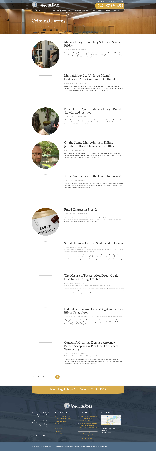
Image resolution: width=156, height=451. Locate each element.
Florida (102, 249)
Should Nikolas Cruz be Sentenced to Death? (93, 243)
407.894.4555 (114, 5)
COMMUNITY (120, 1)
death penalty (96, 249)
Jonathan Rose (82, 49)
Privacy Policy (69, 446)
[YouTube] (106, 1)
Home (33, 27)
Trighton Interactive (101, 446)
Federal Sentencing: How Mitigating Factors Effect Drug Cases (93, 311)
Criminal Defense (70, 249)
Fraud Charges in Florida (80, 209)
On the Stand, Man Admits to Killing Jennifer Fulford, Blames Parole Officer (90, 144)
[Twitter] (101, 1)
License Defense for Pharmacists (64, 426)
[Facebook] (98, 1)
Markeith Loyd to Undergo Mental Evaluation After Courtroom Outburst (89, 77)
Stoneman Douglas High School (84, 251)
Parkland (72, 251)
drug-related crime (105, 316)
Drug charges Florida (72, 285)
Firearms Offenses (60, 434)
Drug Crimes (58, 428)
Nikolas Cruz (108, 249)
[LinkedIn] (104, 1)
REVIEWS (112, 1)
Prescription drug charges (102, 285)
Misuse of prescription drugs (86, 285)
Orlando (115, 249)
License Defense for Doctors (63, 416)
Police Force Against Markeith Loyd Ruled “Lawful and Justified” (92, 111)
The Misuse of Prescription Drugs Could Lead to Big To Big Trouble (91, 277)
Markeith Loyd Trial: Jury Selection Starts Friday (92, 44)
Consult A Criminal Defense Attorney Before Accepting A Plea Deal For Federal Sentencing (91, 346)
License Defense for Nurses (63, 418)
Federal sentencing (117, 316)
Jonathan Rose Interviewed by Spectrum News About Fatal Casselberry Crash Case (88, 418)
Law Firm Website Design (87, 446)
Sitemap (76, 446)
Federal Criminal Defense (99, 356)
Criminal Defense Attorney (83, 249)
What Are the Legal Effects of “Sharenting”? (93, 176)
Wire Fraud (58, 431)
